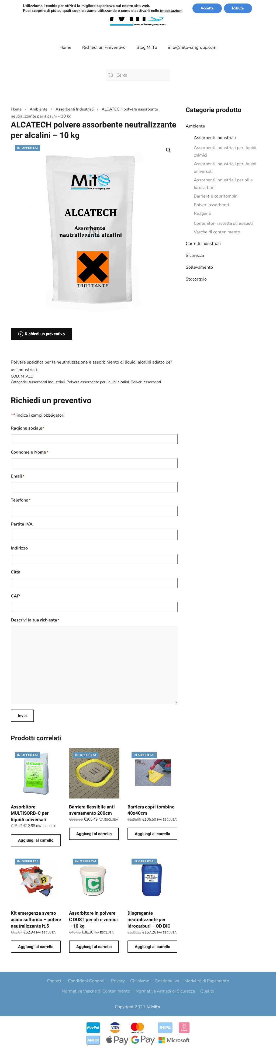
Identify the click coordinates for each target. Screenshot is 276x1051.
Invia (22, 716)
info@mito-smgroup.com (192, 47)
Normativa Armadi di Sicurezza (165, 991)
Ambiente (195, 126)
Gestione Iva (167, 981)
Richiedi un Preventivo (104, 47)
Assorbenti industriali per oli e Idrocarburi (223, 184)
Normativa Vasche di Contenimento (96, 991)
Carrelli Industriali (203, 244)
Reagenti (202, 213)
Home (65, 47)
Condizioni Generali (87, 981)
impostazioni (171, 10)
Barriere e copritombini (216, 196)
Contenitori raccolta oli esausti (223, 223)
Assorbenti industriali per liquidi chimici (225, 151)
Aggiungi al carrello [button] (35, 840)
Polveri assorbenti (211, 205)
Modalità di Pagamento (206, 981)
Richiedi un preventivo (45, 334)
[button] (168, 150)
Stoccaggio (196, 279)
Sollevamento (199, 267)
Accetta (207, 8)
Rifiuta (238, 8)
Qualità (207, 991)
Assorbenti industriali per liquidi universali (225, 167)
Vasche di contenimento (217, 232)
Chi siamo (139, 981)
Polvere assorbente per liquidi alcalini (98, 382)
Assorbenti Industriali (215, 138)
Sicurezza (195, 255)
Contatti (55, 981)
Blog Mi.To (146, 47)
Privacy (118, 981)
